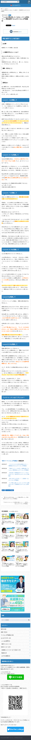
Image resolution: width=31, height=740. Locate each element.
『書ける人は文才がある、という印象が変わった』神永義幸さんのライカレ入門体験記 (15, 498)
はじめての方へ (6, 638)
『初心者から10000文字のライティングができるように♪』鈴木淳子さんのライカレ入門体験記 (19, 474)
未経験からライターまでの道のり (11, 650)
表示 (20, 31)
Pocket (13, 25)
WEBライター (5, 647)
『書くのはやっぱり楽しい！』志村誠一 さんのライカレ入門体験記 (19, 479)
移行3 (3, 460)
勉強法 (4, 653)
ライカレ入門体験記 (12, 460)
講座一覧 (4, 632)
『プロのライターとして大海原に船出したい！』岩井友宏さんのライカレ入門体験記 (15, 503)
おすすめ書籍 (6, 656)
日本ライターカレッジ (11, 737)
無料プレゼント (6, 644)
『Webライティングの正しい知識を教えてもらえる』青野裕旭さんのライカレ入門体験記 (19, 469)
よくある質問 (6, 641)
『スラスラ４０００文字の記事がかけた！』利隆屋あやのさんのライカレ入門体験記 (19, 465)
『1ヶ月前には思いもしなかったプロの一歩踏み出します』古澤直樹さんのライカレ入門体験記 (19, 484)
